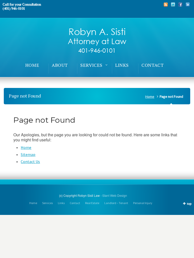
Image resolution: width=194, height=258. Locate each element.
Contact (75, 203)
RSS (166, 5)
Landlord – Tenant (116, 203)
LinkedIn (188, 5)
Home (149, 96)
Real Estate (92, 203)
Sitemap (28, 154)
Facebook (180, 5)
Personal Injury (142, 203)
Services (47, 203)
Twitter (173, 5)
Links (61, 203)
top (189, 203)
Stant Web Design (114, 195)
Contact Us (30, 161)
